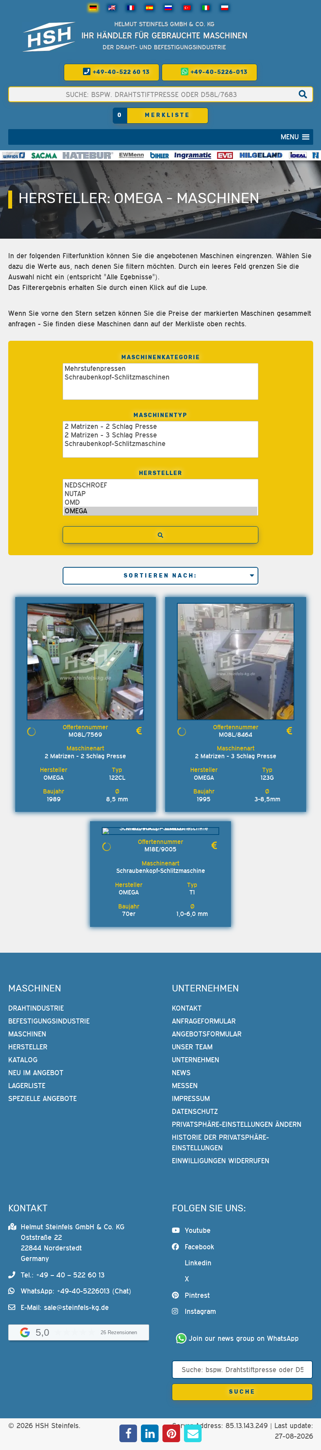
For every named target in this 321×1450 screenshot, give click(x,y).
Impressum (191, 1098)
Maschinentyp (160, 415)
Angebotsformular (207, 1034)
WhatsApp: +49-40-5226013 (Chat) (76, 1291)
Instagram (200, 1311)
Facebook (199, 1247)
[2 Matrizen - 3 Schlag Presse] (160, 435)
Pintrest (197, 1295)
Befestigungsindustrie (49, 1021)
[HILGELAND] (261, 155)
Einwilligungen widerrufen (220, 1161)
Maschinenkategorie (160, 357)
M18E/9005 (160, 849)
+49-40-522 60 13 (120, 72)
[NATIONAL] (315, 155)
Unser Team (192, 1047)
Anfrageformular (204, 1021)
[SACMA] (44, 155)
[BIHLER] (160, 155)
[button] (290, 137)
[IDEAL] (298, 155)
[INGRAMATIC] (193, 155)
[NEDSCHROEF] (160, 485)
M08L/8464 (235, 734)
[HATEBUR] (88, 155)
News (181, 1073)
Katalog (23, 1060)
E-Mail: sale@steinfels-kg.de (65, 1307)
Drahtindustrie (36, 1008)
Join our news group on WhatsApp (244, 1338)
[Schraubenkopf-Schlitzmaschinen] (160, 377)
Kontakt (187, 1008)
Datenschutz (195, 1111)
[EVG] (225, 155)
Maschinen (27, 1034)
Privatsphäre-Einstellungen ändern (236, 1124)
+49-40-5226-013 (218, 72)
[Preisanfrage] (139, 731)
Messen (185, 1085)
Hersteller (160, 473)
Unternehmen (195, 1060)
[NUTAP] (160, 493)
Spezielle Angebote (42, 1098)
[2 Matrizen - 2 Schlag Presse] (160, 426)
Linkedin (198, 1263)
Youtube (198, 1230)
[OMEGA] (160, 511)
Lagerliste (26, 1085)
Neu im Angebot (35, 1073)
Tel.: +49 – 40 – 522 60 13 (63, 1275)
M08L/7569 (85, 734)
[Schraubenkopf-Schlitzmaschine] (160, 443)
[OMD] (160, 502)
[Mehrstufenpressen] (160, 368)
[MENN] (132, 155)
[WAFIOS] (13, 155)
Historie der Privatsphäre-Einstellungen (220, 1142)
